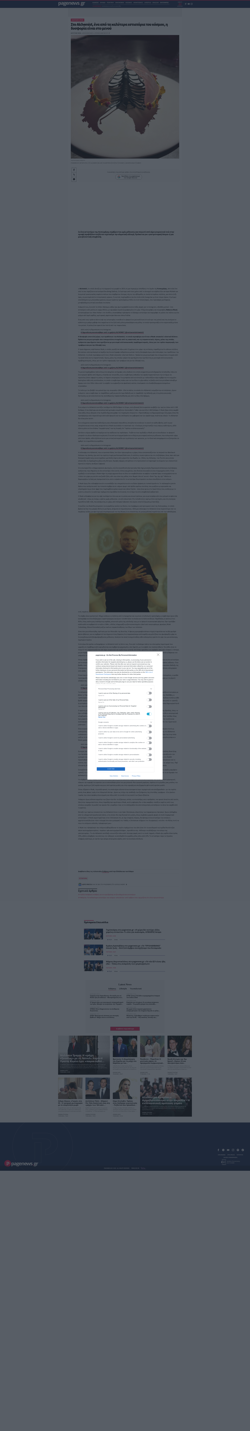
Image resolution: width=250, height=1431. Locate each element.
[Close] (159, 655)
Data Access (125, 776)
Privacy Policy (136, 776)
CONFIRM (111, 769)
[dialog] (125, 715)
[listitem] (125, 689)
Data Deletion (114, 776)
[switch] (149, 693)
